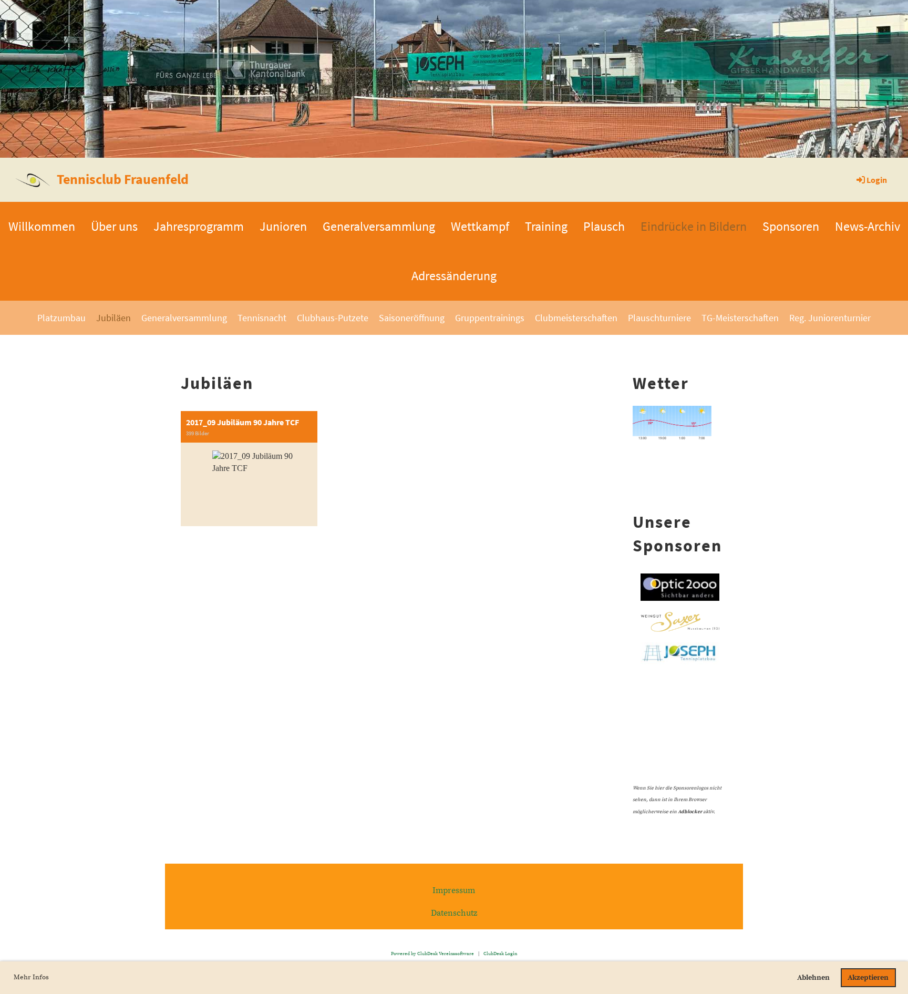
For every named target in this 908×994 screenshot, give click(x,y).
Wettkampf (480, 226)
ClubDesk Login (500, 953)
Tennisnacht (262, 318)
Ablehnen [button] (813, 977)
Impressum (453, 890)
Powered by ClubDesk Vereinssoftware (432, 953)
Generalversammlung (379, 226)
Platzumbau (61, 318)
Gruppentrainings (489, 318)
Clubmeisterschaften (576, 318)
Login (876, 180)
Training (546, 226)
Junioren (283, 226)
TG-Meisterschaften (740, 318)
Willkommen (41, 226)
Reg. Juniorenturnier (830, 318)
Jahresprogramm (198, 226)
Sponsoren (790, 226)
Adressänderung (454, 276)
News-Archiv (867, 226)
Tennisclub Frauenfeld (123, 179)
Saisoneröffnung (412, 318)
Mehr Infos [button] (31, 977)
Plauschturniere (659, 318)
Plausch (604, 226)
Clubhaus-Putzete (332, 318)
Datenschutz (454, 913)
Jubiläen (113, 318)
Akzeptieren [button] (868, 977)
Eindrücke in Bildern (694, 226)
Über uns (114, 226)
